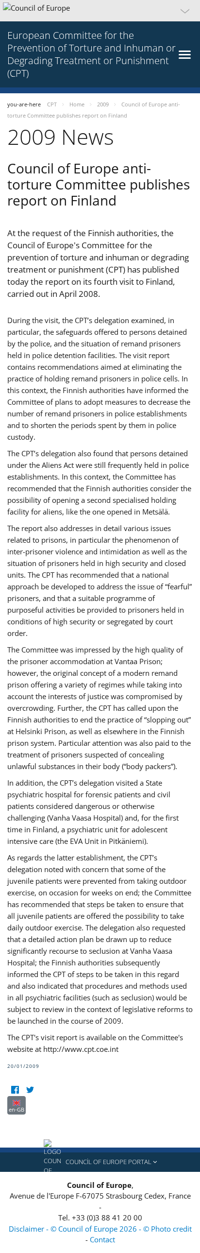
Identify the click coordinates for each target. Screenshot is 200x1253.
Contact (102, 1239)
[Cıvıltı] (29, 1090)
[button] (100, 10)
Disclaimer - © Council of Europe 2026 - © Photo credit (100, 1229)
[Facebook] (14, 1090)
